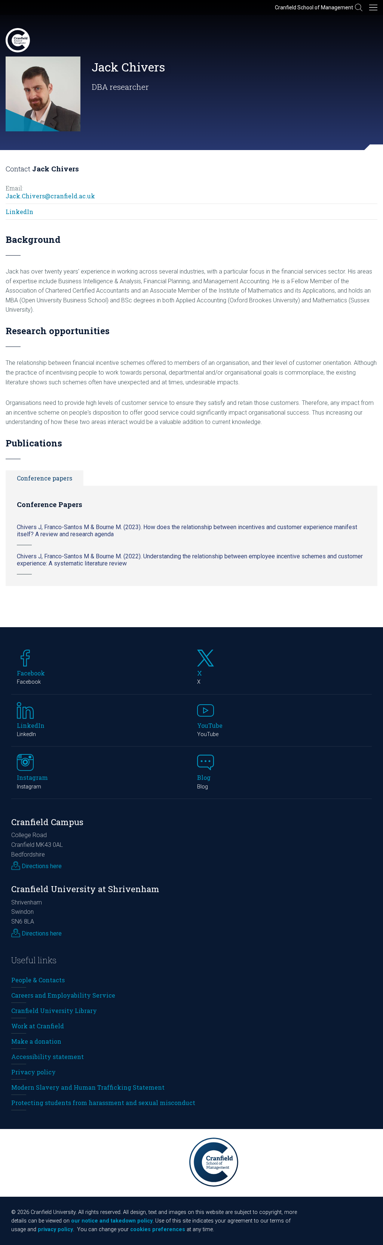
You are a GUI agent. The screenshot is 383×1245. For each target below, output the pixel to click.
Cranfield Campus (47, 822)
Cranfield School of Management (314, 7)
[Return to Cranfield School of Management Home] (18, 40)
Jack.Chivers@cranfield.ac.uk (50, 196)
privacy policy (55, 1229)
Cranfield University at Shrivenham (85, 889)
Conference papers (44, 478)
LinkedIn (19, 212)
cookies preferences (157, 1229)
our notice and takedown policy (112, 1221)
